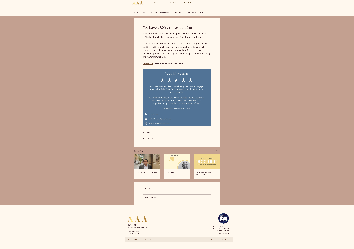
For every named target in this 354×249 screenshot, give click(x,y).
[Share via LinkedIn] (148, 138)
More (201, 12)
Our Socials (146, 132)
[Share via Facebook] (144, 138)
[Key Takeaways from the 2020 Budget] (207, 161)
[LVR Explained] (177, 161)
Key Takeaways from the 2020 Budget (205, 173)
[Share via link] (153, 138)
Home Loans (153, 12)
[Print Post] (157, 138)
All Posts (136, 12)
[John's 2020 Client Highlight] (147, 161)
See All (218, 151)
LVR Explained (171, 172)
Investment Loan (164, 12)
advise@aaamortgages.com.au (138, 227)
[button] (173, 3)
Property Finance (191, 12)
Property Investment (178, 12)
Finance (144, 12)
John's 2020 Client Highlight (146, 172)
